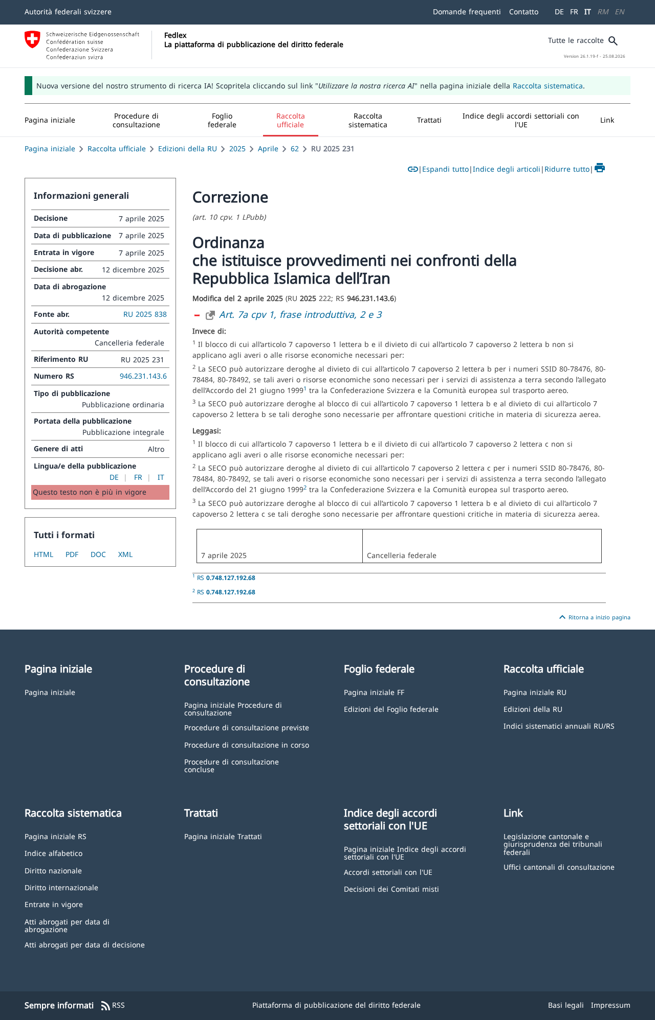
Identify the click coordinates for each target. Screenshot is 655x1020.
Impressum (610, 1005)
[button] (136, 120)
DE (559, 11)
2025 (237, 148)
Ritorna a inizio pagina (593, 617)
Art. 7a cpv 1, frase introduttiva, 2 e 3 (300, 314)
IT (587, 11)
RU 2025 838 (145, 314)
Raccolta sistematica (548, 85)
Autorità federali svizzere (68, 11)
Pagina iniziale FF (374, 691)
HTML (43, 554)
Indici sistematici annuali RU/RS (559, 725)
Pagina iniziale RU (535, 691)
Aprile (268, 148)
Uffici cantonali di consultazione (559, 866)
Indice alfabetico (53, 852)
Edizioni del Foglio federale (391, 708)
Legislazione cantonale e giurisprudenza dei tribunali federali (553, 843)
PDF (72, 554)
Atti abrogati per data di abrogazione (67, 925)
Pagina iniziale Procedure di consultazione (233, 708)
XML (125, 554)
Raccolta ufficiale (117, 148)
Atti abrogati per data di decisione (85, 944)
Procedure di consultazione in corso (246, 744)
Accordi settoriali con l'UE (388, 871)
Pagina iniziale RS (55, 835)
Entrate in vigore (54, 903)
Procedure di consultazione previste (246, 727)
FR (574, 11)
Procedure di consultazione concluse (231, 765)
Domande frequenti (467, 11)
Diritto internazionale (61, 887)
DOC (98, 554)
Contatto (523, 11)
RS (226, 577)
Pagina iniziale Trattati (223, 835)
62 (295, 148)
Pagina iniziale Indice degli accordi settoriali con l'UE (405, 852)
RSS (112, 1006)
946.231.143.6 (143, 376)
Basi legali (566, 1005)
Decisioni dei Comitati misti (391, 888)
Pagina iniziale (50, 148)
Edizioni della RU (187, 148)
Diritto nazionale (53, 870)
